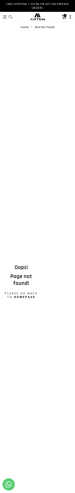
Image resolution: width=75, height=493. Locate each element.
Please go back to (21, 295)
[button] (5, 17)
